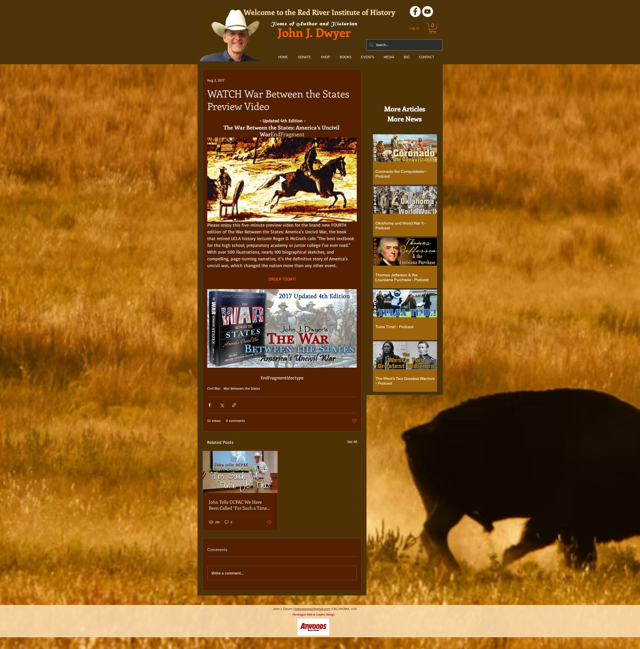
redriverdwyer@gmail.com (312, 609)
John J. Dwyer (314, 32)
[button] (432, 28)
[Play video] (282, 180)
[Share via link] (234, 405)
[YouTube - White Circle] (427, 11)
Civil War (213, 388)
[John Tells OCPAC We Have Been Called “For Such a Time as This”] (240, 472)
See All (352, 441)
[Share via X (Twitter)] (222, 405)
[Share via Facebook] (209, 405)
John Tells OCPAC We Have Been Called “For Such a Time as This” (238, 505)
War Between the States (242, 388)
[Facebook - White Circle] (415, 11)
